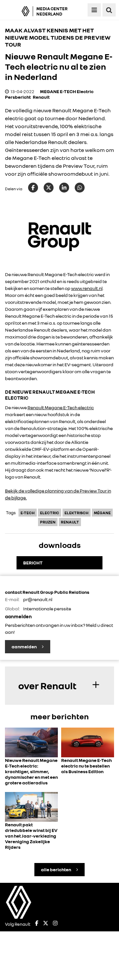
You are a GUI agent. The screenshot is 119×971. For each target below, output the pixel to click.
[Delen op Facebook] (33, 188)
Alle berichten (56, 869)
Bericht (33, 562)
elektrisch (76, 512)
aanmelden (24, 646)
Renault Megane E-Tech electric (60, 407)
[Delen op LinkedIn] (64, 188)
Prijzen (48, 522)
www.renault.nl (86, 288)
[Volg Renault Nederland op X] (45, 924)
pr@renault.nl (37, 599)
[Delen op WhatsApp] (80, 188)
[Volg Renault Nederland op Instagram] (55, 924)
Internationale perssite (47, 608)
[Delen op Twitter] (49, 188)
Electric (49, 512)
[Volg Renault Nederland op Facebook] (36, 924)
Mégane (102, 512)
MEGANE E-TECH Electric (67, 91)
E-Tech (27, 512)
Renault (41, 97)
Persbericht (18, 97)
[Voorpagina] (18, 11)
